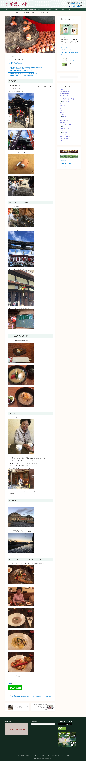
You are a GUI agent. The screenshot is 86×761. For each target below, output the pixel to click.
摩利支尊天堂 (14, 696)
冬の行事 (64, 114)
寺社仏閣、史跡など (66, 124)
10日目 (9, 683)
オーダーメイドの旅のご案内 (68, 99)
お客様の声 (62, 105)
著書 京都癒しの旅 (64, 91)
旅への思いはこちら (65, 47)
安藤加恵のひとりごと (65, 136)
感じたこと (64, 134)
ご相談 (61, 89)
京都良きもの (63, 122)
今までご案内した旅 (64, 138)
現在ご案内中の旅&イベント (66, 95)
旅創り (61, 110)
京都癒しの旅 (71, 60)
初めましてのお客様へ (65, 93)
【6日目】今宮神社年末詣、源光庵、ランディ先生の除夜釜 (21, 72)
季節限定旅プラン (66, 101)
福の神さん (41, 696)
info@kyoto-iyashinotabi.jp (76, 3)
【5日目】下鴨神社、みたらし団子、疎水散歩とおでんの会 (21, 70)
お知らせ (62, 108)
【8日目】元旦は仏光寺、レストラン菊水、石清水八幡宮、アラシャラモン (24, 75)
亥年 (10, 696)
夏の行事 (64, 116)
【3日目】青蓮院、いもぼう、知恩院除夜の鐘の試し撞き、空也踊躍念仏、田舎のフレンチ (28, 67)
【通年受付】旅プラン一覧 (68, 98)
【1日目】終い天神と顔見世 (14, 62)
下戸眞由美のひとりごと (65, 128)
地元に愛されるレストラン (29, 696)
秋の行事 (64, 118)
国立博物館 (37, 696)
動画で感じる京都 (64, 120)
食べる (63, 126)
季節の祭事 (62, 112)
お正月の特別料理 (20, 696)
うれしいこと (65, 130)
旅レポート (15, 56)
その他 (61, 140)
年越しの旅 (46, 696)
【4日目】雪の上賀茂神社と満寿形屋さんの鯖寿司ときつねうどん (22, 68)
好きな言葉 (64, 132)
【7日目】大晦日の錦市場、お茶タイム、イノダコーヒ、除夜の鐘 (22, 73)
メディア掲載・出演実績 (66, 49)
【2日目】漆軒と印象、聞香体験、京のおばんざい (19, 63)
